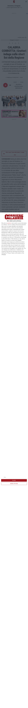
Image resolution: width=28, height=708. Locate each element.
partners (9, 223)
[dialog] (14, 460)
